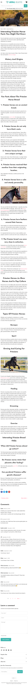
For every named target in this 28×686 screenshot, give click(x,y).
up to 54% (15, 466)
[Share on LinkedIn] (7, 492)
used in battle (12, 117)
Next (18, 598)
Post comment (6, 639)
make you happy (12, 54)
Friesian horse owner (5, 377)
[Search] (25, 5)
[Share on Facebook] (2, 492)
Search (11, 680)
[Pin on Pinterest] (9, 492)
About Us (16, 680)
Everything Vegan (18, 683)
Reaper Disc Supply (10, 683)
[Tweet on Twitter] (4, 492)
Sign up (20, 671)
